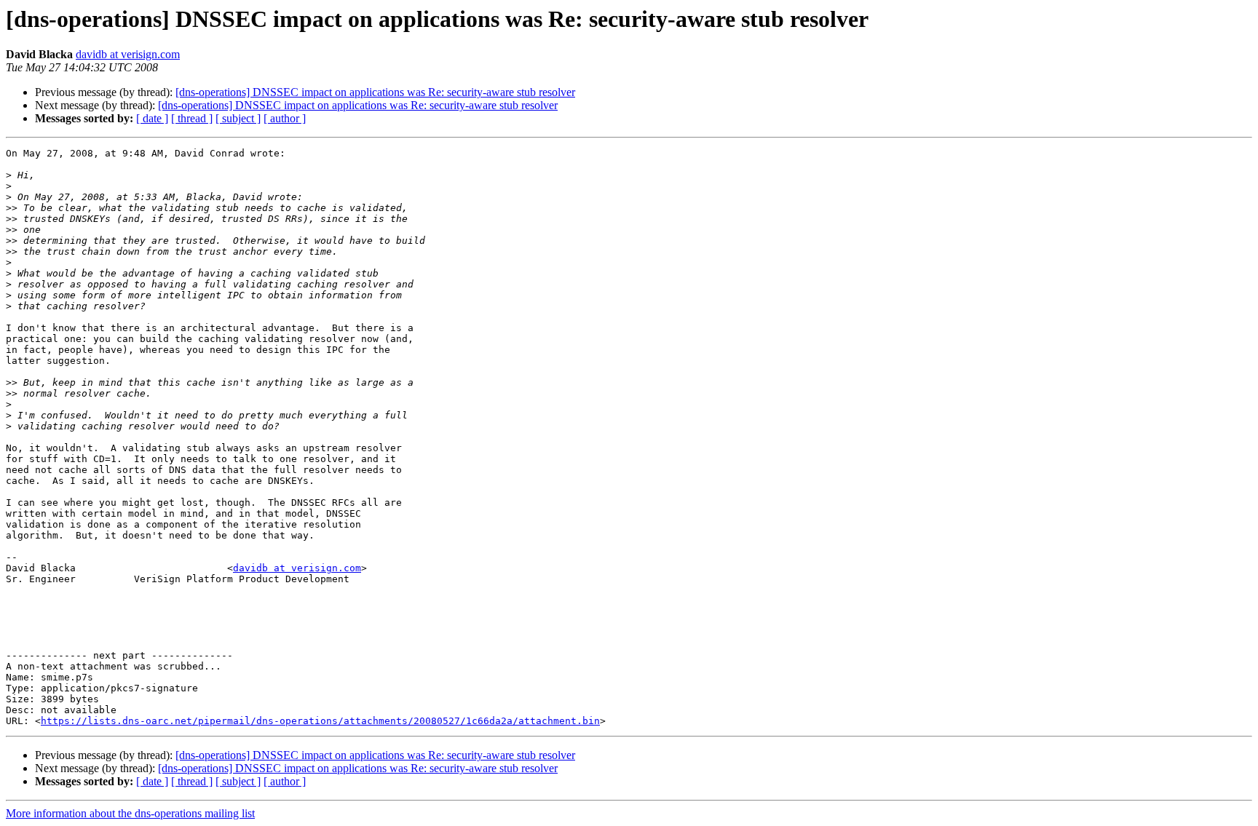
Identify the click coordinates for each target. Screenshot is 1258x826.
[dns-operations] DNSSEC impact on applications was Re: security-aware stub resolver (375, 92)
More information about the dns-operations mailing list (130, 813)
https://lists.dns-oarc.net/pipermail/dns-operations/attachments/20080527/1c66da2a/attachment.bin (320, 720)
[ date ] (152, 118)
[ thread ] (192, 118)
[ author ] (285, 118)
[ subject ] (238, 118)
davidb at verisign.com (128, 54)
